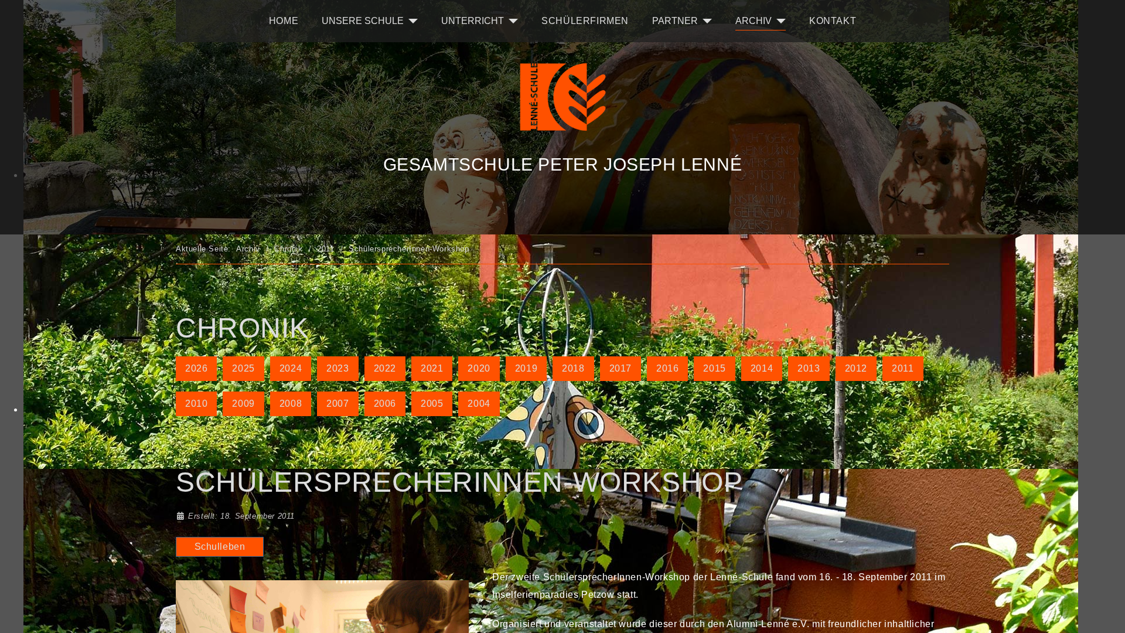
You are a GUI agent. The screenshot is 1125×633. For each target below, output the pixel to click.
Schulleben (220, 547)
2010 (196, 404)
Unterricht (472, 21)
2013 (808, 368)
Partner (675, 21)
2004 (479, 404)
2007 (337, 404)
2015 (714, 368)
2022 (385, 368)
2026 (196, 368)
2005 (432, 404)
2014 (762, 368)
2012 (856, 368)
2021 (432, 368)
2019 (526, 368)
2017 (620, 368)
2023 (337, 368)
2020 (479, 368)
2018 (573, 368)
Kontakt (832, 21)
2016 (667, 368)
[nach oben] (1075, 583)
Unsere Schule (363, 21)
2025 (243, 368)
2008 (290, 404)
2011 (902, 368)
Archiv (753, 21)
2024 (290, 368)
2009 (243, 404)
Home (283, 21)
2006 (385, 404)
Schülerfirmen (585, 21)
